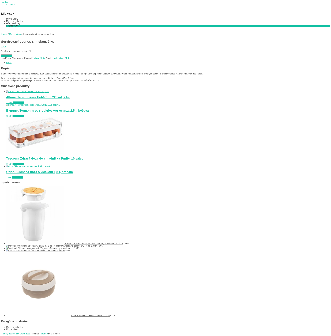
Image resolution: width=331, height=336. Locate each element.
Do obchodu (6, 56)
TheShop (43, 334)
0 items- (12, 26)
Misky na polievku (14, 21)
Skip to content (8, 4)
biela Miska (59, 58)
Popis (9, 63)
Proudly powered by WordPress (15, 334)
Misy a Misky (12, 19)
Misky (67, 58)
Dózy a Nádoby (13, 23)
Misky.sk (7, 13)
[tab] (168, 63)
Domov (4, 34)
